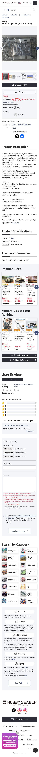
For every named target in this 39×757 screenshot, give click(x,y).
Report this (30, 431)
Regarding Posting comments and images (24, 385)
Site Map (28, 748)
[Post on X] (17, 136)
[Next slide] (37, 48)
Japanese (15, 223)
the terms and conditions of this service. (20, 516)
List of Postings (12, 380)
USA (12, 238)
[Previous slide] (1, 48)
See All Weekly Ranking (19, 355)
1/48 (14, 128)
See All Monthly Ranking (19, 360)
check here (13, 630)
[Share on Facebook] (22, 136)
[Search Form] (31, 3)
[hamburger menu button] (35, 3)
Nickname (7, 463)
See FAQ (18, 683)
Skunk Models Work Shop (22, 125)
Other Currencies (8, 102)
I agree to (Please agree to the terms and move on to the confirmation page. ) (20, 519)
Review (6, 475)
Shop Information (28, 744)
